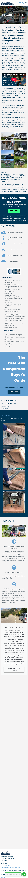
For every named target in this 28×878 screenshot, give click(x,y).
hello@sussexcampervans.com (10, 867)
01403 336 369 (5, 865)
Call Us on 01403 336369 (14, 670)
